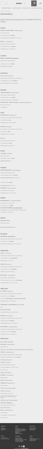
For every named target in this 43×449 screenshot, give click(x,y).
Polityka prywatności (19, 433)
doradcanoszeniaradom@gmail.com (8, 227)
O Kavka (31, 437)
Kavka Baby (2, 11)
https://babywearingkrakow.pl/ (25, 102)
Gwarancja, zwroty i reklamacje (20, 429)
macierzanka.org (11, 236)
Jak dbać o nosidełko (19, 441)
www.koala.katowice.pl (8, 75)
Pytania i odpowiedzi (19, 438)
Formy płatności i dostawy (20, 428)
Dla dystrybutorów (4, 437)
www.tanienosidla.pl (17, 207)
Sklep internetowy (21, 448)
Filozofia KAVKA (32, 440)
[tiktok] (24, 446)
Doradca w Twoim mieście (20, 430)
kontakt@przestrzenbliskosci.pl (6, 177)
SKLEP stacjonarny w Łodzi (34, 438)
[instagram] (21, 446)
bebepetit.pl (15, 58)
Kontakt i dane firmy (33, 439)
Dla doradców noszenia (5, 438)
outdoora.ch (9, 402)
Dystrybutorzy (17, 431)
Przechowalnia (32, 429)
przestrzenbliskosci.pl (16, 170)
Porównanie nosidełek (19, 440)
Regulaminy (17, 432)
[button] (6, 3)
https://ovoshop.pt (7, 390)
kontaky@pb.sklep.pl (4, 185)
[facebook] (19, 446)
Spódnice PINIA (3, 428)
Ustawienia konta (33, 428)
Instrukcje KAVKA (18, 437)
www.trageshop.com (10, 383)
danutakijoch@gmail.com (5, 160)
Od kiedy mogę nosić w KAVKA (21, 439)
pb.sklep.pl (10, 182)
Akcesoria (2, 429)
